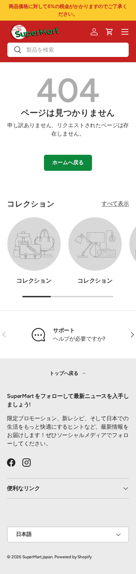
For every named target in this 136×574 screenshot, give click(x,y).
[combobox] (68, 50)
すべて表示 (115, 203)
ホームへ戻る (67, 162)
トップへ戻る (65, 373)
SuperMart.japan (37, 556)
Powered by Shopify (73, 556)
